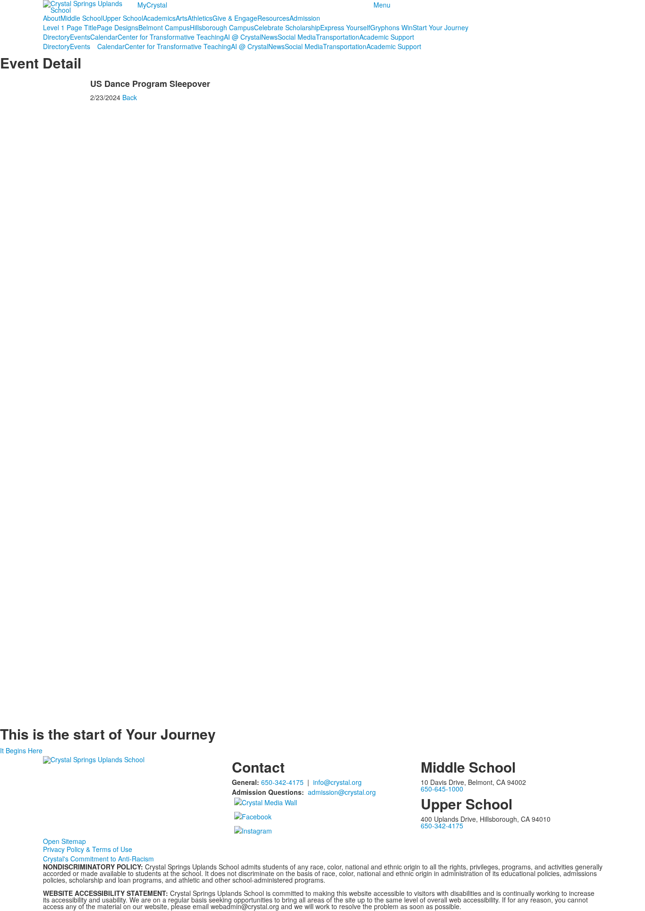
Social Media (297, 37)
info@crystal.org (337, 782)
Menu (381, 4)
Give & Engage (234, 18)
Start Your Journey (440, 27)
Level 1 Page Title (70, 27)
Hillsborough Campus (222, 27)
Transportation (337, 37)
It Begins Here (21, 750)
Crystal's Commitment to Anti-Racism (98, 858)
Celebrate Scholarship (287, 27)
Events (80, 37)
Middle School (81, 18)
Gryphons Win (391, 27)
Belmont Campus (164, 27)
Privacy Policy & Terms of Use (87, 849)
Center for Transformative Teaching (171, 37)
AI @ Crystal (242, 37)
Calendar (104, 37)
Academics (159, 18)
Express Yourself (345, 27)
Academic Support (386, 37)
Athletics (199, 18)
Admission (304, 18)
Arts (181, 18)
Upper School (122, 18)
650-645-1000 (442, 788)
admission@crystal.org (342, 792)
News (269, 37)
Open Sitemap (64, 841)
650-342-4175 (282, 782)
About (51, 18)
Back (129, 97)
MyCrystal (152, 4)
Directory (56, 37)
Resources (273, 18)
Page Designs (117, 27)
